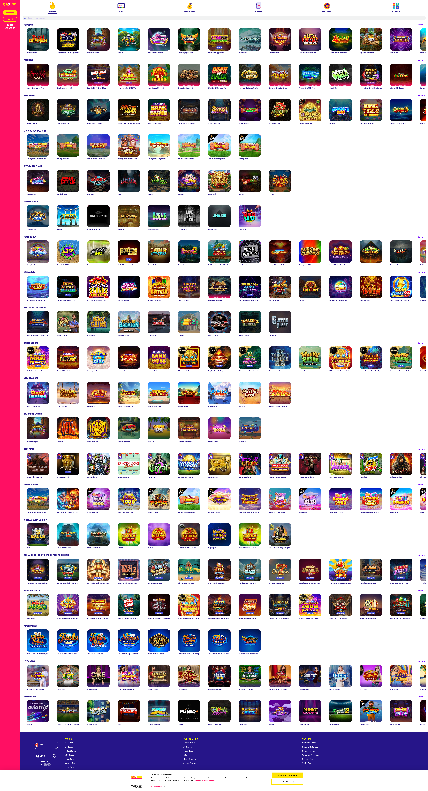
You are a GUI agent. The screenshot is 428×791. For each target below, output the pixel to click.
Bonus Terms (69, 767)
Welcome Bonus (70, 763)
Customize (286, 782)
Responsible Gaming (310, 747)
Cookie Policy (307, 763)
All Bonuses (187, 747)
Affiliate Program (189, 763)
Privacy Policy (307, 759)
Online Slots (69, 743)
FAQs (185, 755)
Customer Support (309, 743)
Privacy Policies (208, 780)
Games (10, 25)
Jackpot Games (70, 751)
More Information (189, 759)
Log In (10, 19)
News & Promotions (190, 743)
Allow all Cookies (287, 775)
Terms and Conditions (310, 755)
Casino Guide (69, 759)
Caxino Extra (188, 751)
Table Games (69, 755)
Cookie (197, 780)
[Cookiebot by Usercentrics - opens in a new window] (136, 786)
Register (10, 12)
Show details (156, 787)
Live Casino (10, 28)
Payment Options (308, 751)
